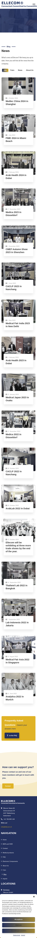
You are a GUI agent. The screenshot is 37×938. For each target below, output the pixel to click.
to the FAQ (13, 735)
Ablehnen (18, 925)
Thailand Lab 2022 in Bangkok (16, 587)
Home (5, 839)
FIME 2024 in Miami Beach (16, 139)
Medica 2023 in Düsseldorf (13, 213)
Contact (5, 848)
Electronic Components (10, 861)
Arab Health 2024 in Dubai (16, 176)
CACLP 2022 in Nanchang (14, 473)
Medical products (8, 852)
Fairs (4, 870)
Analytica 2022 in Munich (15, 698)
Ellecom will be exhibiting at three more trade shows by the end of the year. (18, 547)
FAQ (4, 857)
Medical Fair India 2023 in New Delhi (18, 325)
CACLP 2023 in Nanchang (14, 288)
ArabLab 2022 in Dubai (18, 508)
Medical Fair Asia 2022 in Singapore (17, 661)
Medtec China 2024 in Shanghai (17, 102)
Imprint (23, 935)
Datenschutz (16, 935)
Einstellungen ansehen (18, 931)
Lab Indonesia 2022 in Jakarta (17, 624)
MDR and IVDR (8, 844)
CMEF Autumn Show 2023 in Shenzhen (17, 251)
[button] (34, 897)
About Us (6, 865)
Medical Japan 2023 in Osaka (17, 399)
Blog (4, 874)
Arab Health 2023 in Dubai (16, 362)
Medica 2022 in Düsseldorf (13, 436)
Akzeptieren (18, 919)
